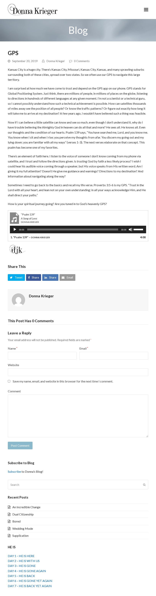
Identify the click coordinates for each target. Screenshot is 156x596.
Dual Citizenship (23, 514)
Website (13, 365)
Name (12, 348)
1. (30, 237)
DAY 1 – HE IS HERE (21, 556)
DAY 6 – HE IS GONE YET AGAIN (30, 581)
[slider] (139, 229)
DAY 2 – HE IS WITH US (24, 561)
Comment (14, 391)
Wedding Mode (22, 528)
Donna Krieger (55, 61)
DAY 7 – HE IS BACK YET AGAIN (30, 586)
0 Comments (82, 61)
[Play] (15, 229)
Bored (16, 521)
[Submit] (144, 485)
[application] (78, 229)
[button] (146, 9)
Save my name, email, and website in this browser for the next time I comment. (63, 381)
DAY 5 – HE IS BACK (21, 576)
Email (83, 348)
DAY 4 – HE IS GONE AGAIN (27, 571)
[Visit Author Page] (18, 299)
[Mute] (130, 229)
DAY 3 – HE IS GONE (22, 566)
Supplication (20, 535)
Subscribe (14, 471)
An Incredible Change (26, 507)
